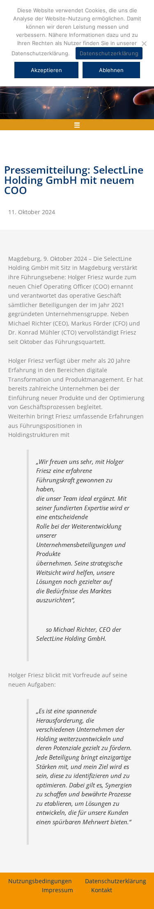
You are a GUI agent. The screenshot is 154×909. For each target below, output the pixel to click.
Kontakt (101, 890)
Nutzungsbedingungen (40, 881)
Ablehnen (111, 70)
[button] (77, 124)
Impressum (57, 890)
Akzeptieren (46, 70)
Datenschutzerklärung (115, 881)
